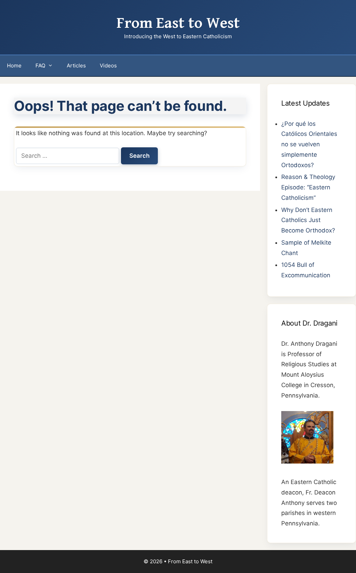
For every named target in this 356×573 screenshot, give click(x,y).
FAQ (40, 65)
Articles (76, 65)
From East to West (178, 23)
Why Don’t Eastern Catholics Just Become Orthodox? (308, 220)
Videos (108, 65)
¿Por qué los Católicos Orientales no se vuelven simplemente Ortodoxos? (309, 144)
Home (14, 65)
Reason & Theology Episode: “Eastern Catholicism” (308, 187)
